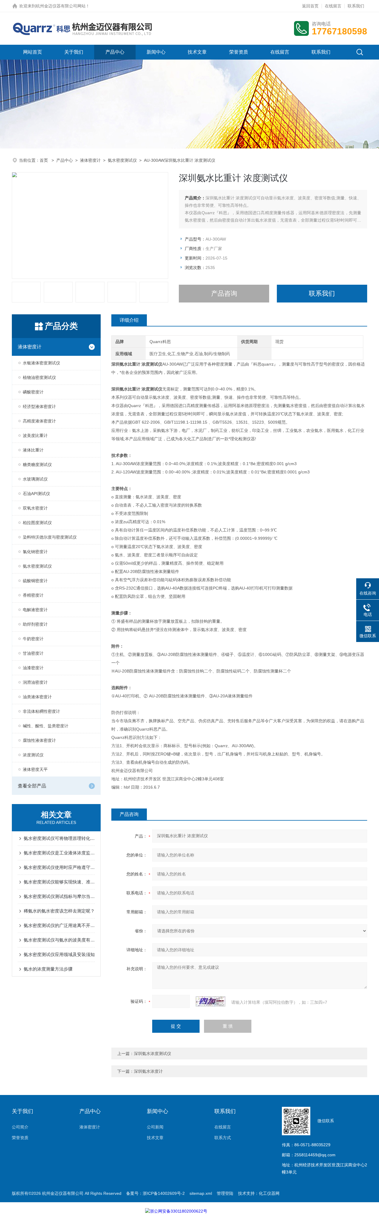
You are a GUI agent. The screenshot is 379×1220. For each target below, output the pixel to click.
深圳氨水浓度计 (148, 1071)
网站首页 (32, 52)
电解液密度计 (35, 609)
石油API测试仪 (36, 493)
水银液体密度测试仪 (41, 363)
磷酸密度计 (33, 392)
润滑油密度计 (35, 682)
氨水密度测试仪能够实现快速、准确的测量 (59, 881)
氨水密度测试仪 (122, 160)
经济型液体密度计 (39, 406)
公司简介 (20, 1127)
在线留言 (333, 6)
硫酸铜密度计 (35, 580)
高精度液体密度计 (39, 421)
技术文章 (197, 52)
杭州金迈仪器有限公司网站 (61, 6)
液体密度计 (90, 160)
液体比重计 (33, 450)
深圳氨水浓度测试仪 (152, 1053)
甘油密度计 (33, 653)
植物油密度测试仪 (39, 377)
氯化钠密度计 (35, 551)
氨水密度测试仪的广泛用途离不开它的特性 (59, 925)
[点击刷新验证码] (210, 1001)
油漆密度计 (33, 667)
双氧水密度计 (35, 508)
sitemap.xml (201, 1193)
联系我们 (356, 6)
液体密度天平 (35, 769)
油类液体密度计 (37, 696)
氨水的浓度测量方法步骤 (48, 968)
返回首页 (310, 6)
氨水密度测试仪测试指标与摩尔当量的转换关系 (59, 896)
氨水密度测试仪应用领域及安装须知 (59, 954)
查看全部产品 (32, 785)
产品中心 (114, 52)
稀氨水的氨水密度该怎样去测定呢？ (59, 910)
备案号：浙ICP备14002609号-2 (155, 1193)
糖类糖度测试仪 (37, 464)
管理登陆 (225, 1193)
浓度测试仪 (33, 755)
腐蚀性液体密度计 (39, 740)
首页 (44, 160)
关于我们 (73, 52)
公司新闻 (155, 1127)
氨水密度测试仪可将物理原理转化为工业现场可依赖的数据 (59, 838)
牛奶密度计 (33, 638)
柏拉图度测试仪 (37, 522)
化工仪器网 (269, 1193)
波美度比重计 (35, 435)
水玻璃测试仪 (35, 479)
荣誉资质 (238, 52)
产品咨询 (224, 293)
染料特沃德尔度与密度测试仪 (50, 537)
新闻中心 (156, 52)
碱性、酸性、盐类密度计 (45, 725)
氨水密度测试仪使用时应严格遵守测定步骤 (59, 867)
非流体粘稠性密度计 (41, 711)
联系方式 (222, 1137)
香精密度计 (33, 595)
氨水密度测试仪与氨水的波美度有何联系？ (59, 939)
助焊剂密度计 (35, 624)
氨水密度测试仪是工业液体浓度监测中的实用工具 (59, 852)
